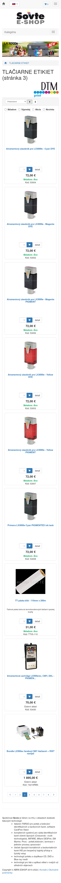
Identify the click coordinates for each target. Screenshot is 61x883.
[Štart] (5, 63)
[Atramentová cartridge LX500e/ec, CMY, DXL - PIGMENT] (31, 657)
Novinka (50, 109)
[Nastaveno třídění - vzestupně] (29, 102)
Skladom (12, 109)
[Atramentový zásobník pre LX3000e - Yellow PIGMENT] (30, 431)
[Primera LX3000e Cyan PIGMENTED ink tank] (30, 506)
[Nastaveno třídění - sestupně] (35, 102)
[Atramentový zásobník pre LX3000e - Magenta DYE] (30, 205)
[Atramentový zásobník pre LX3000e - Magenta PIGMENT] (30, 280)
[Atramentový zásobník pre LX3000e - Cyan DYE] (30, 129)
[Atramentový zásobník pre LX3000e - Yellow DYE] (30, 355)
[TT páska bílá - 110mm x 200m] (30, 581)
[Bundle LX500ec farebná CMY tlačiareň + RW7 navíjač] (30, 732)
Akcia (38, 109)
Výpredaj (25, 109)
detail (37, 169)
